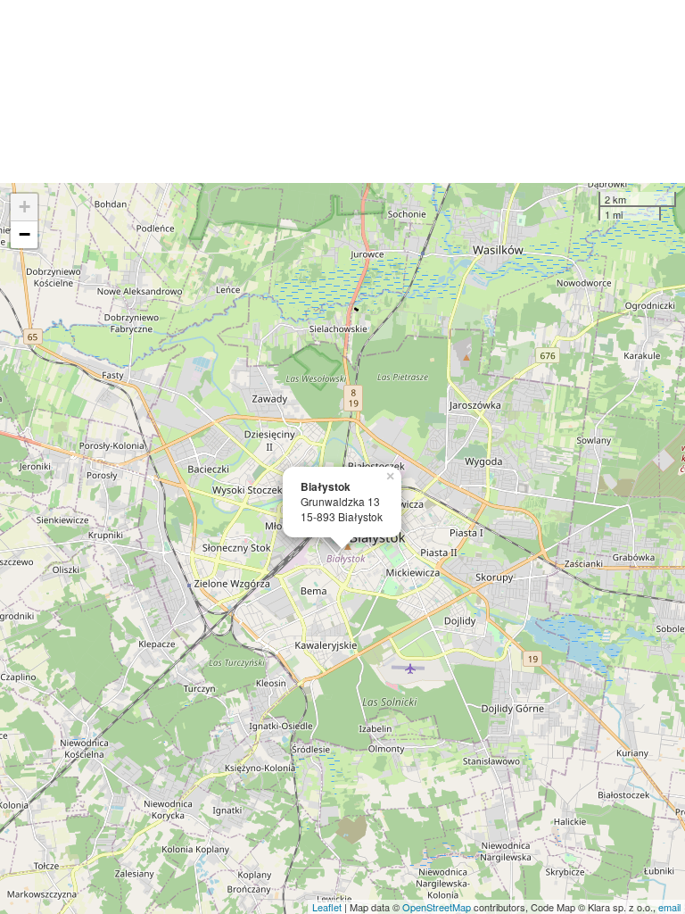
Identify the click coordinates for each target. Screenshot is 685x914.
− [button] (24, 234)
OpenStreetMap (436, 907)
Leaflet (327, 907)
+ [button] (24, 206)
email (669, 907)
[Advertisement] (342, 91)
